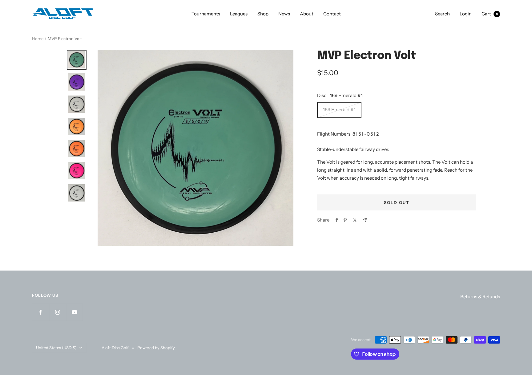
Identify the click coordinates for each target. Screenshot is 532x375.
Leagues (239, 14)
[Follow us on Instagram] (57, 312)
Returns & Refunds (480, 297)
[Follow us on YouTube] (74, 312)
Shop (262, 14)
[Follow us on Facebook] (40, 312)
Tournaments (205, 14)
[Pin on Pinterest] (345, 220)
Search (442, 14)
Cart (490, 14)
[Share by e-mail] (365, 220)
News (284, 14)
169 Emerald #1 (339, 109)
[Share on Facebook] (337, 220)
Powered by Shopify (156, 347)
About (306, 14)
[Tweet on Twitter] (354, 220)
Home (37, 38)
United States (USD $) (56, 347)
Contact (332, 14)
